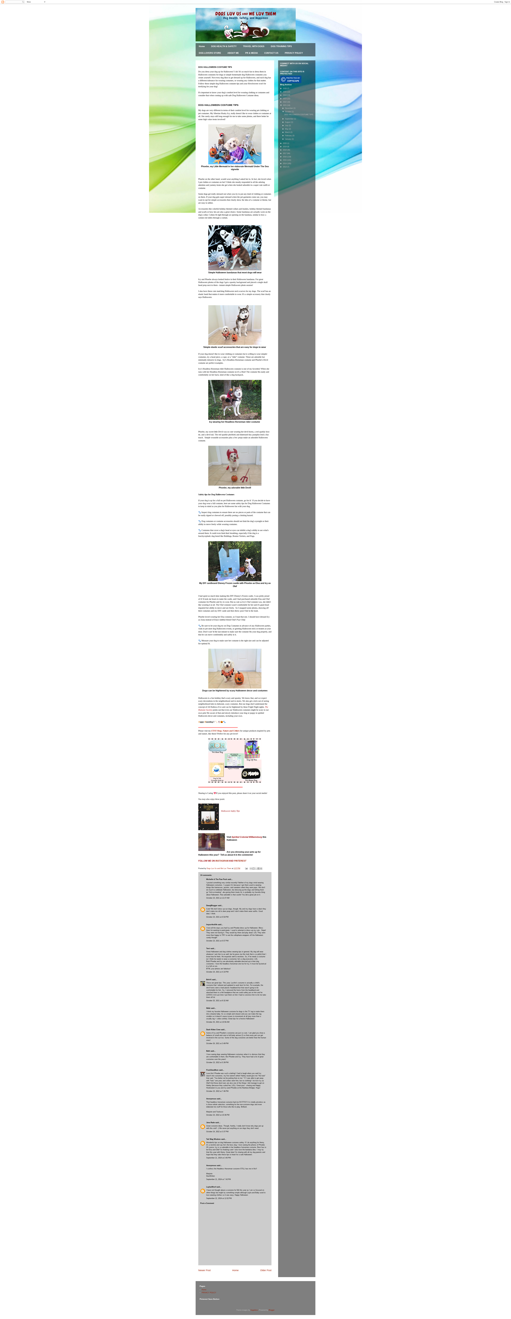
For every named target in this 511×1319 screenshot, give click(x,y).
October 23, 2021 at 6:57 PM (217, 941)
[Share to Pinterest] (261, 868)
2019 (285, 147)
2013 (285, 167)
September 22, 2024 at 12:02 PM (219, 1198)
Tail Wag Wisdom (213, 1139)
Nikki (208, 1008)
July (287, 125)
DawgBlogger (211, 906)
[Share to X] (256, 868)
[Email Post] (246, 868)
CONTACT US (271, 53)
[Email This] (251, 868)
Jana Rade (210, 1123)
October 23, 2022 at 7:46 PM (217, 1091)
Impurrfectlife (211, 925)
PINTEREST (240, 861)
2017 (285, 153)
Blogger (271, 1310)
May (287, 129)
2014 (285, 163)
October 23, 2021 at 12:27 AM (217, 898)
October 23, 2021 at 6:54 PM (217, 917)
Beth (208, 1051)
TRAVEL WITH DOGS (253, 46)
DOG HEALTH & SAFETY (224, 46)
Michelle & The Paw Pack (216, 879)
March (287, 132)
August (288, 122)
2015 (285, 160)
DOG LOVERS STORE (210, 53)
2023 (285, 99)
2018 (285, 150)
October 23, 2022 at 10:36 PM (217, 1115)
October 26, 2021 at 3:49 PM (217, 1043)
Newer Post (204, 1270)
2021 (285, 105)
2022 (285, 102)
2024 (285, 95)
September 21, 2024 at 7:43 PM (218, 1179)
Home (202, 46)
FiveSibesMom (212, 1070)
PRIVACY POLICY (294, 53)
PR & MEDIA (251, 53)
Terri (208, 948)
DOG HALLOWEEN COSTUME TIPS (298, 115)
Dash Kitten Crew (213, 1030)
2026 (285, 88)
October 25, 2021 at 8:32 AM (217, 1001)
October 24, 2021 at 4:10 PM (217, 972)
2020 (285, 143)
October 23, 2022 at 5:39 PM (217, 1062)
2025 (285, 92)
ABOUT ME (233, 53)
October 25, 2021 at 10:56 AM (217, 1022)
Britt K (209, 980)
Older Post (265, 1270)
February (288, 136)
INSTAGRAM (222, 861)
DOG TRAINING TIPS (281, 46)
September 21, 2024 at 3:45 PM (218, 1158)
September (289, 119)
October (288, 112)
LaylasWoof (211, 1187)
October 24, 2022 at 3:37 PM (217, 1132)
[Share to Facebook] (258, 868)
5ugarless (254, 1310)
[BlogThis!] (253, 868)
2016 (285, 157)
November (289, 108)
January (288, 139)
